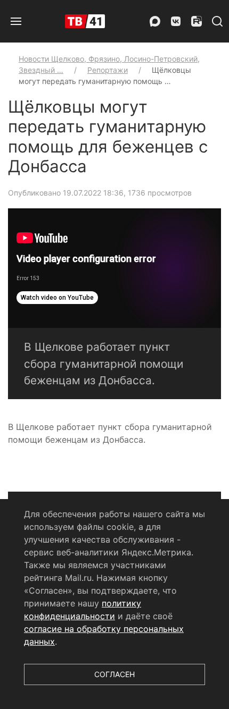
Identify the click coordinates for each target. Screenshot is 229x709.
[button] (16, 21)
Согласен (114, 674)
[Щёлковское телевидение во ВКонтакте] (175, 21)
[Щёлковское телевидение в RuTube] (196, 21)
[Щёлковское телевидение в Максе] (155, 21)
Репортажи (107, 69)
